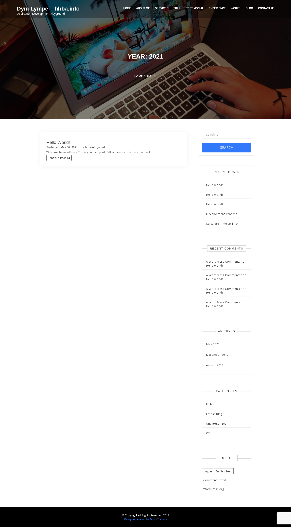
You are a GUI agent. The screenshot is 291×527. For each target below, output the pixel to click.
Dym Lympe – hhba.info (48, 9)
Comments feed (214, 480)
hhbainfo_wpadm (96, 147)
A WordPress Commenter (224, 261)
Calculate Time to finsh (222, 223)
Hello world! (58, 142)
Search (226, 147)
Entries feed (223, 471)
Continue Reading (59, 158)
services (161, 8)
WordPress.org (213, 489)
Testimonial (195, 8)
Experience (217, 8)
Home (127, 8)
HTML (210, 404)
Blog (249, 8)
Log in (207, 471)
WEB (209, 433)
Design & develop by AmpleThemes (145, 519)
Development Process (221, 214)
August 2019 (215, 365)
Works (236, 8)
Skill (177, 8)
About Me (143, 8)
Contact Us (266, 8)
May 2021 (213, 344)
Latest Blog (214, 414)
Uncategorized (216, 423)
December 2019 (217, 354)
